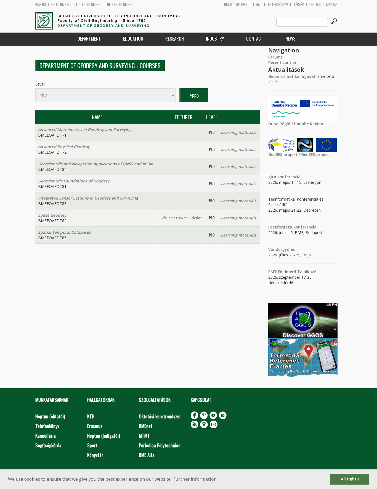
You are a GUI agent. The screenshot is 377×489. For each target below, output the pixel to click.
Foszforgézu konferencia (292, 227)
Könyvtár (95, 454)
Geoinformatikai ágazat (292, 76)
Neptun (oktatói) (50, 416)
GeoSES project (315, 154)
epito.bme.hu (61, 4)
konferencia (288, 176)
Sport (92, 445)
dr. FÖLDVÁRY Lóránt (182, 217)
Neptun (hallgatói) (103, 435)
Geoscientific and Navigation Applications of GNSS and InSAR (95, 163)
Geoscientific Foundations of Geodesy (73, 181)
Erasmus (94, 425)
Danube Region (308, 123)
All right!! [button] (350, 479)
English (315, 4)
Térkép (299, 4)
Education (133, 38)
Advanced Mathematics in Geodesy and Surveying (84, 129)
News (290, 38)
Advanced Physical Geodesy (64, 146)
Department (89, 38)
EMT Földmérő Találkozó (292, 271)
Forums (275, 57)
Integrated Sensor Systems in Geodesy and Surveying (88, 198)
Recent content (283, 62)
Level (40, 84)
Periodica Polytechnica (159, 445)
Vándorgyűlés (281, 249)
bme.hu (40, 4)
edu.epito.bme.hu (89, 4)
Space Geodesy (52, 215)
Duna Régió (279, 123)
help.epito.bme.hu (120, 4)
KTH (90, 416)
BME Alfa (147, 454)
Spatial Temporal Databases (64, 232)
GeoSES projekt (283, 154)
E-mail (257, 4)
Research (174, 38)
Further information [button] (195, 479)
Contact (254, 38)
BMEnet (145, 425)
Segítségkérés (48, 445)
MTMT (144, 435)
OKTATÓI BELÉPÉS (236, 4)
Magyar (332, 4)
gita (272, 176)
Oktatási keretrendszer (160, 416)
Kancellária (45, 435)
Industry (215, 38)
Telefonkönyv (277, 4)
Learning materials (238, 132)
